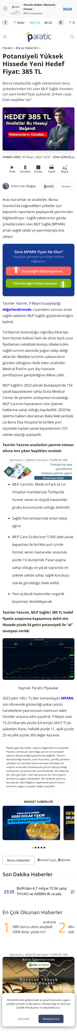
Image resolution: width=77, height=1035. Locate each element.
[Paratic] (38, 37)
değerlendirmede (17, 309)
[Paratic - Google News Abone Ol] (57, 188)
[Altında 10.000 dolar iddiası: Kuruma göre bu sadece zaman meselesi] (31, 823)
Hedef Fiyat (46, 860)
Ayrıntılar (24, 1019)
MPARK (64, 860)
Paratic (8, 48)
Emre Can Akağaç (23, 186)
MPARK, (67, 698)
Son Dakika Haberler (28, 874)
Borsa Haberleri (27, 48)
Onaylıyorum (51, 1018)
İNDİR (67, 9)
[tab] (32, 847)
